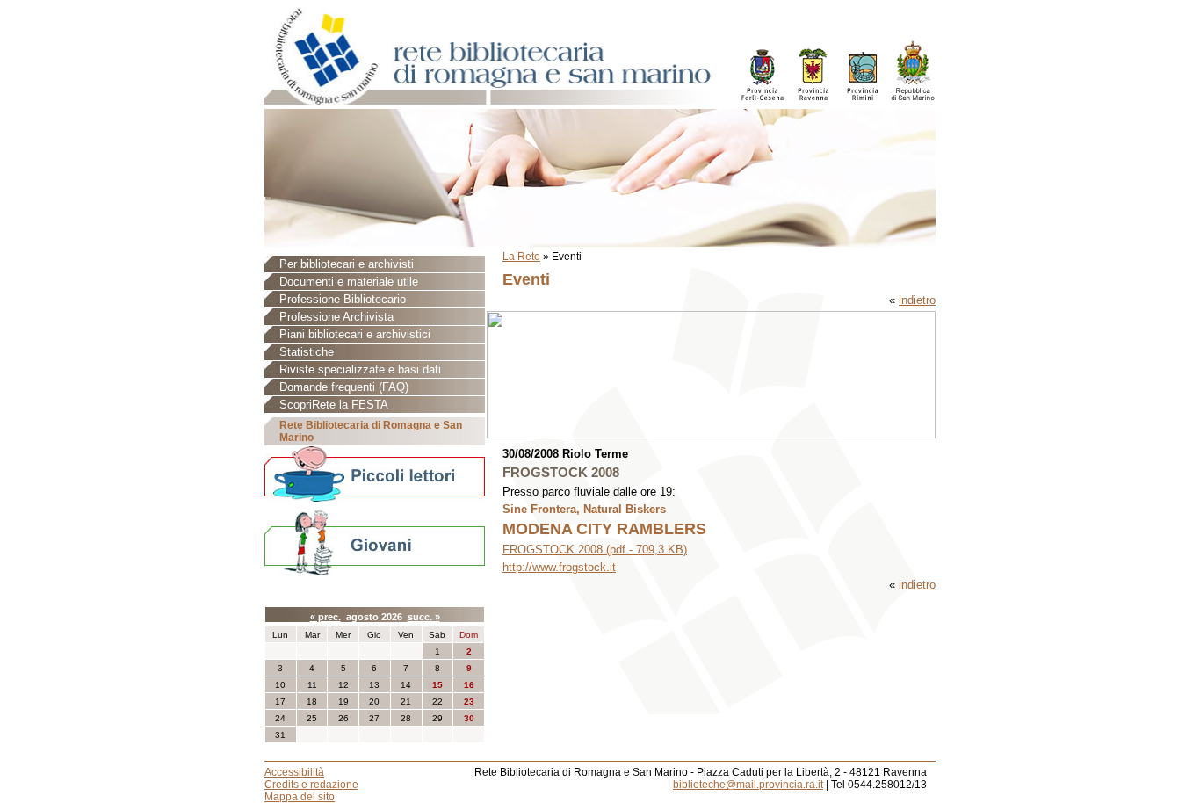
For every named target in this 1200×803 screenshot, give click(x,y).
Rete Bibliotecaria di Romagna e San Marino (370, 431)
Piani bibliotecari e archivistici (354, 334)
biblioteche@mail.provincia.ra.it (748, 784)
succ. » (424, 616)
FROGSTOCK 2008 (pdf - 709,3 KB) (594, 549)
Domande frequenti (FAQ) (343, 387)
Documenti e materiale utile (348, 281)
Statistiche (306, 351)
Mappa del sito (299, 797)
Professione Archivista (336, 316)
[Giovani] (374, 541)
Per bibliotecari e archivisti (346, 264)
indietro (917, 300)
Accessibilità (294, 772)
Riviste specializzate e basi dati (360, 369)
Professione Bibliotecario (342, 299)
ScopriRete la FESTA (333, 404)
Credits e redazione (311, 784)
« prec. (325, 616)
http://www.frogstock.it (559, 567)
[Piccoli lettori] (374, 475)
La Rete (521, 256)
